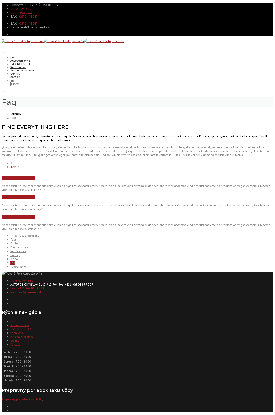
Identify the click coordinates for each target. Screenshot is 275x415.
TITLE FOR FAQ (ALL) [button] (18, 178)
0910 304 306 (21, 9)
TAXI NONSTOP (20, 64)
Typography (18, 267)
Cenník (15, 73)
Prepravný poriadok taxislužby (22, 399)
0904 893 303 (21, 13)
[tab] (13, 163)
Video (14, 259)
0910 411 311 (28, 16)
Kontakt (15, 76)
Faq (12, 263)
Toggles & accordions (24, 236)
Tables (14, 243)
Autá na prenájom (22, 70)
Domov (15, 114)
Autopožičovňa (20, 60)
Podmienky (18, 67)
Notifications (18, 251)
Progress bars (19, 247)
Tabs (13, 239)
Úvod (13, 57)
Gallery (15, 255)
